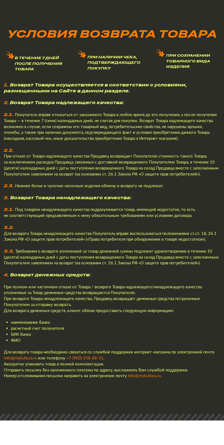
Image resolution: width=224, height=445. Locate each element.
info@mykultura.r (143, 375)
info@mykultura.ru (20, 357)
